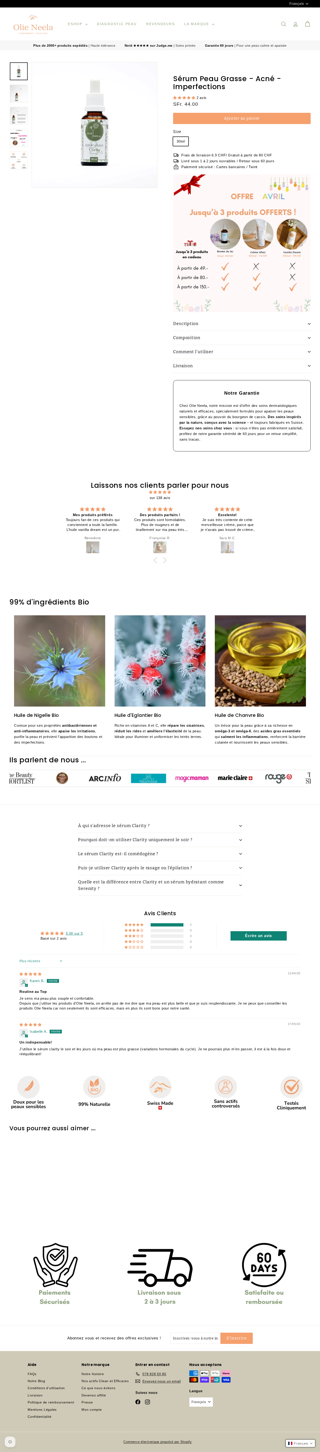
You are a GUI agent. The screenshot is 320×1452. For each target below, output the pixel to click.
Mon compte (92, 1409)
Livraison (183, 365)
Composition (186, 337)
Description (185, 323)
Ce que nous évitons (98, 1388)
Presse (87, 1402)
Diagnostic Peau (117, 24)
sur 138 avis (160, 498)
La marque (197, 24)
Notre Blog (36, 1381)
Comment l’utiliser (193, 351)
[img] (160, 492)
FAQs (32, 1374)
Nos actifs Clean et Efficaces (105, 1381)
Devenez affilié (94, 1395)
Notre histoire (93, 1374)
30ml (181, 141)
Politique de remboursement (51, 1402)
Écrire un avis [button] (258, 936)
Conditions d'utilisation (46, 1388)
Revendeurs (160, 24)
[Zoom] (94, 125)
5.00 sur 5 (74, 933)
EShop (76, 24)
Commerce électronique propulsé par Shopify (157, 1442)
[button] (185, 98)
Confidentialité (39, 1416)
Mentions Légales (42, 1409)
